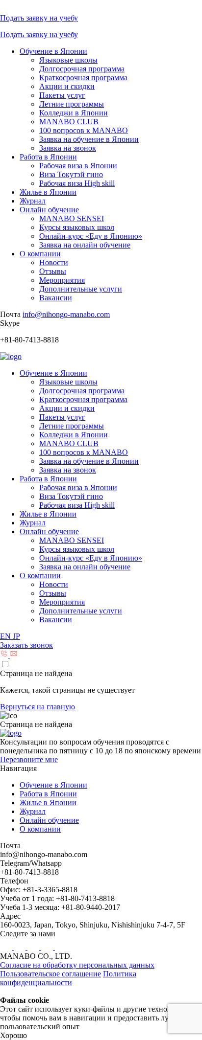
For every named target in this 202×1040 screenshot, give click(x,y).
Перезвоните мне (29, 759)
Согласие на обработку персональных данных (77, 965)
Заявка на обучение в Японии (89, 139)
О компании (40, 253)
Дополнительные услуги (80, 289)
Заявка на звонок (67, 148)
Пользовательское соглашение (50, 974)
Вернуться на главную (37, 706)
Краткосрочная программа (83, 77)
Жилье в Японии (48, 192)
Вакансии (55, 298)
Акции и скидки (67, 86)
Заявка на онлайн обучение (84, 245)
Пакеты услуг (62, 95)
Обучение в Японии (53, 51)
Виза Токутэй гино (71, 174)
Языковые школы (68, 60)
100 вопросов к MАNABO (83, 130)
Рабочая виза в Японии (78, 165)
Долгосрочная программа (82, 69)
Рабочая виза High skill (77, 183)
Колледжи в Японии (73, 113)
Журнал (33, 201)
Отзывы (52, 271)
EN (6, 636)
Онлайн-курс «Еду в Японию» (90, 236)
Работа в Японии (48, 157)
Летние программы (71, 104)
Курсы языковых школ (76, 227)
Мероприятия (62, 280)
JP (16, 636)
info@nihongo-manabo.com (66, 314)
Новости (53, 262)
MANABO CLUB (69, 121)
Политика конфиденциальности (68, 978)
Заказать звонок (26, 645)
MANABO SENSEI (71, 218)
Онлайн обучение (49, 209)
